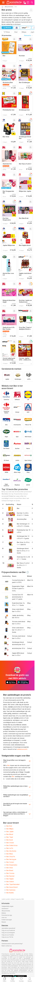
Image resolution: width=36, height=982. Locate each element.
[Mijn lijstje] (28, 2)
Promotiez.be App (7, 915)
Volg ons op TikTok (7, 937)
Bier (8, 765)
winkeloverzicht (22, 749)
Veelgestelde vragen (7, 906)
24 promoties (6, 35)
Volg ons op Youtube (8, 935)
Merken (4, 913)
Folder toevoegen (7, 919)
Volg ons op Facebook (8, 930)
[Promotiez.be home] (14, 2)
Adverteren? (5, 908)
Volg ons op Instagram (8, 932)
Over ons (4, 917)
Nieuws (4, 922)
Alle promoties (9, 6)
